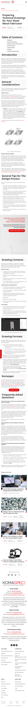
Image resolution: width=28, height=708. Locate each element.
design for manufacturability (15, 384)
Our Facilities (4, 688)
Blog (3, 10)
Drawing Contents (11, 45)
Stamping (3, 660)
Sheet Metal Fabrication (20, 28)
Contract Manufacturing (6, 651)
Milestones (3, 692)
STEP (10, 463)
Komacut (21, 332)
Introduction (9, 40)
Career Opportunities (19, 690)
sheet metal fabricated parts (13, 96)
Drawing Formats (11, 47)
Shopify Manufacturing (20, 670)
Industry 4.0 (17, 653)
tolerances (20, 111)
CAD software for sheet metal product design (10, 172)
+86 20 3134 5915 (16, 591)
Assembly (3, 653)
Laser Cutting (4, 664)
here (5, 420)
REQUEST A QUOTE (14, 390)
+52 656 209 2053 (16, 632)
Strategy (3, 690)
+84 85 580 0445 (17, 612)
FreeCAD (14, 407)
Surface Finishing (19, 686)
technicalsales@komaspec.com (16, 595)
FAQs (16, 688)
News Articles (18, 681)
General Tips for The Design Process (15, 43)
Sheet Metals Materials (20, 683)
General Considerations (12, 42)
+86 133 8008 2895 (17, 593)
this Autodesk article (15, 364)
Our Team (3, 686)
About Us (3, 681)
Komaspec (9, 49)
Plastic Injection (4, 657)
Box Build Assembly (19, 672)
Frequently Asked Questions (13, 51)
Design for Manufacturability (12, 10)
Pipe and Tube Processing (7, 655)
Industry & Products (5, 683)
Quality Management (19, 651)
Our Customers (4, 695)
